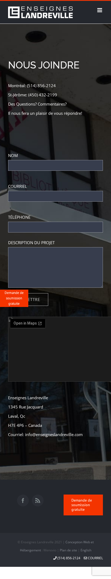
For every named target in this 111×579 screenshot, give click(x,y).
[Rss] (38, 500)
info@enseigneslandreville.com (54, 434)
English (86, 550)
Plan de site (68, 550)
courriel (95, 558)
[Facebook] (23, 500)
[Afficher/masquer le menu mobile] (100, 10)
